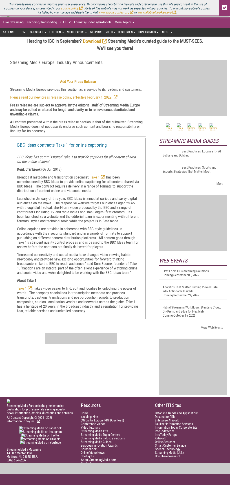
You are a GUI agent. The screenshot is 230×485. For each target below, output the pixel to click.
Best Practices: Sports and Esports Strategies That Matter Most (189, 169)
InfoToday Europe (166, 434)
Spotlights (87, 456)
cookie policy (69, 8)
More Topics (123, 22)
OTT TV (65, 22)
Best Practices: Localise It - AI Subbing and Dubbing (192, 153)
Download (92, 41)
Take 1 (95, 177)
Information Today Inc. (21, 421)
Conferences (147, 32)
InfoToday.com (164, 431)
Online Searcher (165, 442)
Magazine (89, 417)
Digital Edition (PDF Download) (102, 420)
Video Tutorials (90, 427)
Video (109, 32)
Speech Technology (167, 449)
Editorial (55, 32)
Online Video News (93, 452)
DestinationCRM (165, 417)
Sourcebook (89, 449)
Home (23, 32)
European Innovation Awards (99, 445)
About (165, 32)
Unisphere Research (168, 456)
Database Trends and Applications (177, 413)
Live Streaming (13, 22)
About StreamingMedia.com (99, 460)
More (220, 184)
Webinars (96, 32)
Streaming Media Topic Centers (100, 434)
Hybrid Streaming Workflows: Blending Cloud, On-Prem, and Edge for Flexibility (192, 309)
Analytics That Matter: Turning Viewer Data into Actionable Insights (190, 289)
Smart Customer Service (170, 445)
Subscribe (37, 32)
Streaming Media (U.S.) (169, 452)
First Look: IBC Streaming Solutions (186, 271)
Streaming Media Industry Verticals (103, 438)
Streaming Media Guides (96, 442)
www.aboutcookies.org (113, 12)
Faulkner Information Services (174, 424)
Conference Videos (93, 424)
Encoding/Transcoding (42, 22)
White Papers (75, 32)
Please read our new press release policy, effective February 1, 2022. (61, 97)
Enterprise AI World (167, 420)
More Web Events (212, 328)
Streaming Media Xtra (94, 431)
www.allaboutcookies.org (154, 12)
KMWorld (160, 438)
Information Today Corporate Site (176, 427)
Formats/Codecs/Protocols (92, 22)
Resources (125, 32)
